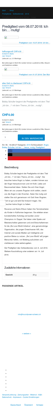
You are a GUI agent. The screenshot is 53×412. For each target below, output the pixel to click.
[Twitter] (8, 373)
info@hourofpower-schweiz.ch (29, 314)
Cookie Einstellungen (31, 397)
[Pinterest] (8, 383)
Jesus (26, 147)
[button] (10, 150)
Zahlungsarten (23, 395)
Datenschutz (7, 397)
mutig (32, 147)
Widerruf (33, 395)
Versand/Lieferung (9, 395)
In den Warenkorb (32, 138)
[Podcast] (8, 387)
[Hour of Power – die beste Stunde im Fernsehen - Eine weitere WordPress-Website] (26, 3)
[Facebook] (8, 370)
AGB (40, 395)
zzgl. (4, 56)
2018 (29, 144)
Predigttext (40, 147)
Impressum (17, 397)
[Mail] (8, 390)
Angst (46, 144)
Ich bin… (19, 147)
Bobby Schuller (8, 147)
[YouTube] (8, 377)
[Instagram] (8, 380)
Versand (8, 56)
